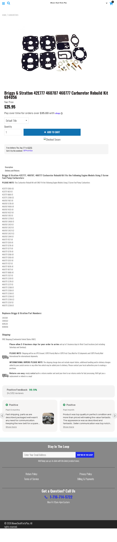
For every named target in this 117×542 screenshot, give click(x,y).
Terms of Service (31, 479)
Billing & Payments (85, 479)
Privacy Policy (85, 474)
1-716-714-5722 (60, 496)
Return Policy (31, 474)
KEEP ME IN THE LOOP (85, 455)
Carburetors (13, 15)
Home (4, 15)
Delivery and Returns (12, 170)
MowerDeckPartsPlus (20, 523)
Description (9, 167)
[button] (11, 426)
